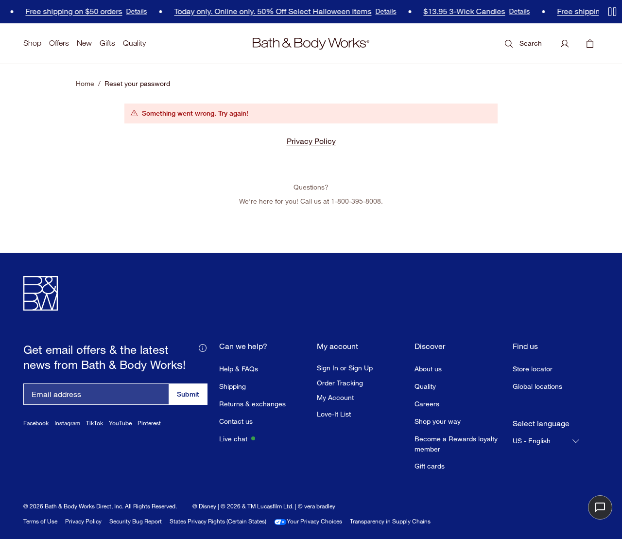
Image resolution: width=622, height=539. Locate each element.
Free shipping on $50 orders (71, 11)
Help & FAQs (238, 369)
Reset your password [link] (137, 83)
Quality (134, 43)
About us (428, 369)
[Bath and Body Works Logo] (311, 44)
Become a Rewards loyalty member (456, 444)
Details (134, 12)
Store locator (533, 369)
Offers (59, 43)
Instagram (67, 423)
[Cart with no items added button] (590, 43)
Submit (188, 394)
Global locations (537, 386)
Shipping (232, 386)
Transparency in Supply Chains (390, 521)
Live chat (233, 439)
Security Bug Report (135, 521)
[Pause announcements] (612, 11)
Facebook (36, 423)
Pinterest (149, 423)
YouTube (120, 423)
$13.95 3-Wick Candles (462, 11)
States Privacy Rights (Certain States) (218, 521)
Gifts (107, 43)
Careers (427, 404)
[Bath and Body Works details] (202, 347)
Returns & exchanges (252, 404)
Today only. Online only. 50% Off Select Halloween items (270, 11)
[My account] (564, 43)
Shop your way (438, 421)
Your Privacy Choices (314, 521)
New (84, 43)
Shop (32, 43)
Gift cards (430, 466)
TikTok (94, 423)
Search (530, 43)
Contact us (236, 421)
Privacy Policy (311, 141)
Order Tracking (340, 383)
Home (85, 83)
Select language (541, 423)
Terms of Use (40, 521)
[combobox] (547, 441)
